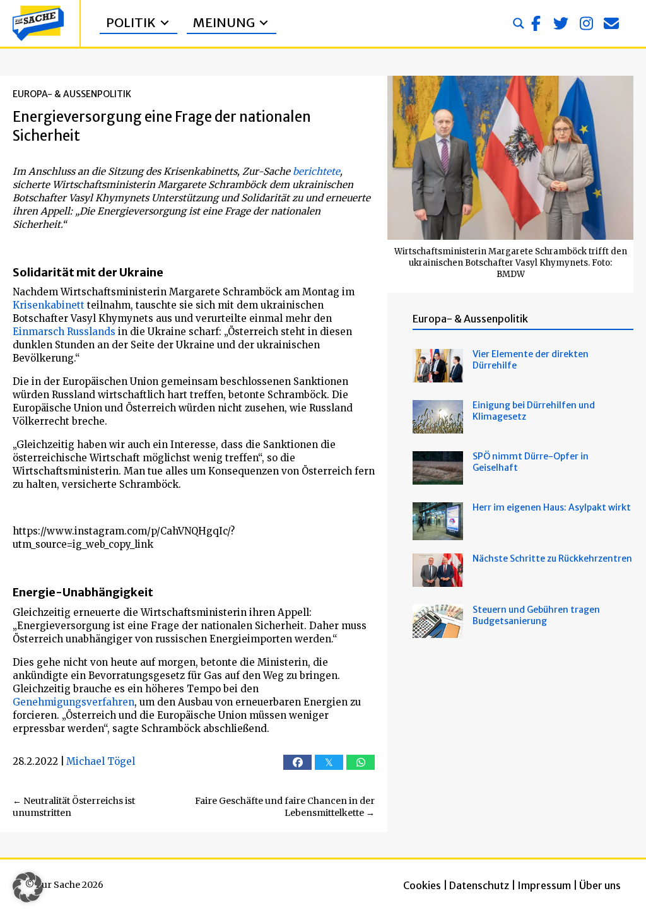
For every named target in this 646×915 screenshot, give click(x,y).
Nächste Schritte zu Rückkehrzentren (552, 558)
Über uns (600, 885)
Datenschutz (479, 885)
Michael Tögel (100, 761)
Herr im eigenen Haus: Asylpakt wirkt (552, 507)
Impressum (544, 885)
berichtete (316, 171)
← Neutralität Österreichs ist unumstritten (74, 807)
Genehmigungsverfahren (73, 702)
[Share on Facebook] (297, 762)
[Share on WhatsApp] (360, 762)
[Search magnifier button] (518, 23)
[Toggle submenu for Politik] (164, 23)
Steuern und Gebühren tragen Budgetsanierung (536, 615)
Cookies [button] (422, 885)
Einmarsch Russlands (64, 332)
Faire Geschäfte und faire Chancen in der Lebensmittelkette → (285, 807)
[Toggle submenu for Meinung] (263, 23)
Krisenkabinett (49, 305)
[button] (535, 23)
